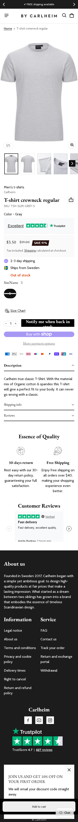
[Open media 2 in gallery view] (28, 163)
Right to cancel (15, 679)
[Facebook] (28, 720)
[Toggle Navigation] (6, 15)
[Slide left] (3, 4)
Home (8, 28)
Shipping (30, 250)
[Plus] (15, 323)
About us (10, 639)
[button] (64, 15)
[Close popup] (69, 770)
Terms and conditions (20, 648)
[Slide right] (74, 4)
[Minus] (6, 323)
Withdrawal (49, 670)
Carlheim (40, 819)
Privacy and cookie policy (17, 659)
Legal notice (13, 630)
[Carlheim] (39, 16)
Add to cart (39, 806)
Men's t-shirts (14, 187)
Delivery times (15, 670)
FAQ (44, 630)
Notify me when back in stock (48, 323)
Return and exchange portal (56, 659)
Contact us (49, 639)
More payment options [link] (39, 343)
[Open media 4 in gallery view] (61, 163)
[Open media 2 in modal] (39, 92)
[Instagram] (50, 720)
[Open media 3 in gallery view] (44, 163)
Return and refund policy (17, 690)
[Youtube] (39, 720)
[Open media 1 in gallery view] (11, 163)
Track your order (53, 648)
